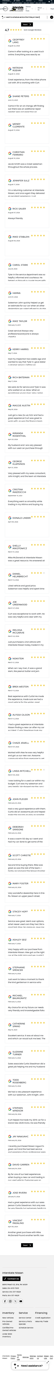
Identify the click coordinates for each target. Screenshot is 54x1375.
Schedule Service (26, 1327)
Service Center (25, 1318)
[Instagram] (10, 1301)
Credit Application (42, 1318)
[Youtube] (20, 1301)
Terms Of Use (19, 1357)
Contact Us (13, 1278)
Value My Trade (41, 1321)
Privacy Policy (13, 1357)
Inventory (8, 1313)
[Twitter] (15, 1301)
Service (23, 1313)
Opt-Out (51, 1357)
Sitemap (26, 1357)
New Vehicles (8, 1318)
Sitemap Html (33, 1357)
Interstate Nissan (6, 1357)
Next (25, 24)
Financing (41, 1313)
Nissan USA (46, 1357)
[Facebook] (4, 1301)
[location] (49, 2)
